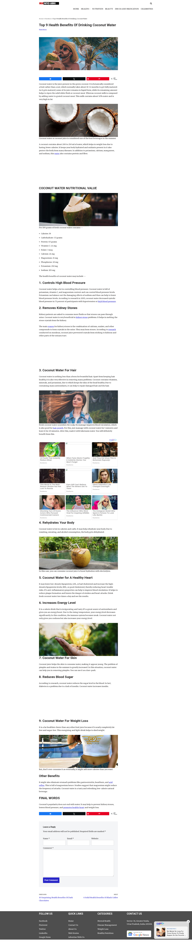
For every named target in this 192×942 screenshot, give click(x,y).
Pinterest (43, 925)
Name (46, 838)
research (112, 329)
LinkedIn (43, 933)
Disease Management (107, 925)
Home (41, 19)
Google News (45, 937)
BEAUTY (109, 9)
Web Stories (73, 933)
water (57, 153)
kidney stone (82, 317)
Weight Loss (103, 929)
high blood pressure (107, 301)
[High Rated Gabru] (49, 3)
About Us (72, 929)
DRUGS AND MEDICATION (127, 9)
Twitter (42, 929)
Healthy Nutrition (106, 933)
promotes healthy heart (73, 807)
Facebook (43, 921)
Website (94, 838)
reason (51, 326)
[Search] (151, 3)
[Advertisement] (78, 172)
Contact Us (73, 925)
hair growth (58, 428)
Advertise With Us (76, 937)
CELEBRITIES (147, 9)
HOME (76, 9)
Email (70, 838)
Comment (48, 848)
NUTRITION (97, 9)
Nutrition (48, 19)
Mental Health (104, 921)
